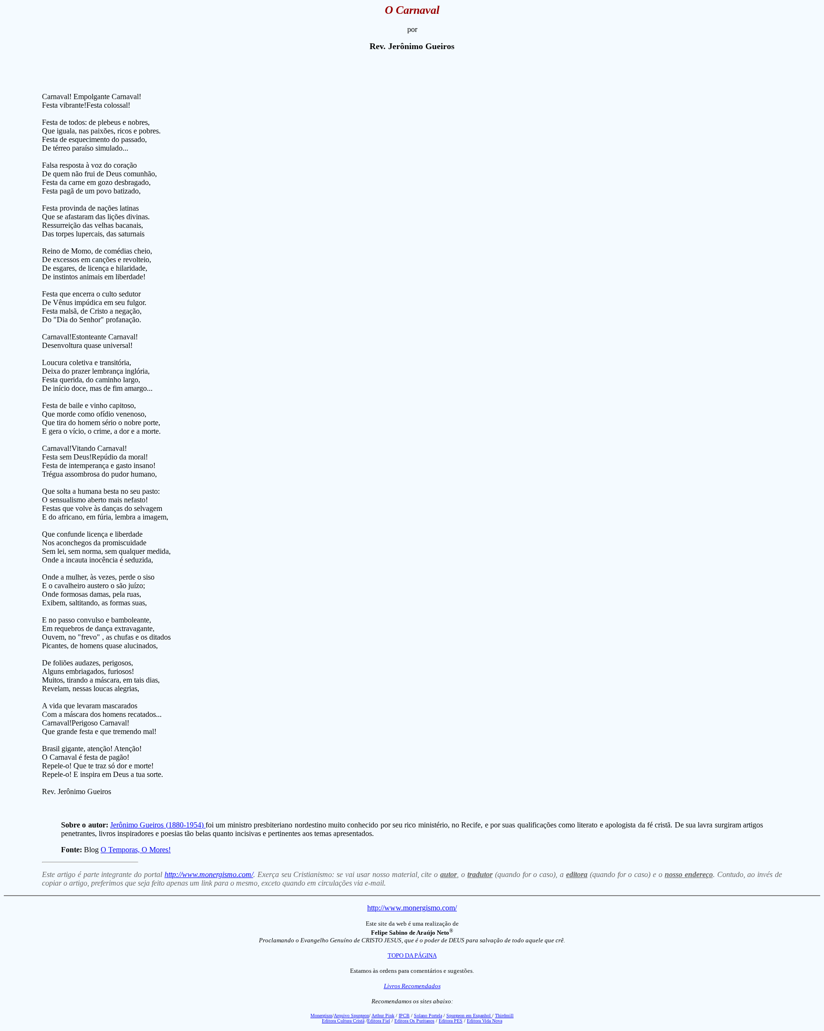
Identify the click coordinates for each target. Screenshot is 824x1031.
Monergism (321, 1015)
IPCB (404, 1015)
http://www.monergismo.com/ (209, 874)
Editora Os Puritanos (414, 1020)
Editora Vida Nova (484, 1020)
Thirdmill (504, 1015)
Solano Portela (428, 1015)
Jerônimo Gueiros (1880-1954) (158, 825)
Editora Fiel (378, 1020)
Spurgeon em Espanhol (469, 1015)
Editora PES (451, 1020)
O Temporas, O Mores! (136, 850)
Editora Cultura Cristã (343, 1020)
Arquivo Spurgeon (351, 1015)
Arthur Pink (382, 1015)
